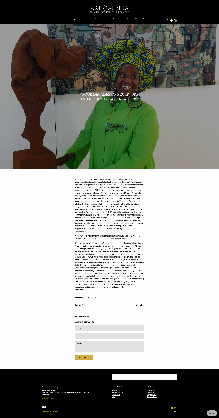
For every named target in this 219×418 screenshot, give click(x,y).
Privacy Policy (151, 393)
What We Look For (117, 393)
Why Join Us (116, 391)
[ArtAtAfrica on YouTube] (175, 411)
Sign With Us (116, 395)
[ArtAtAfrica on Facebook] (172, 408)
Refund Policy (151, 391)
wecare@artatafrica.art (49, 398)
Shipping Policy (152, 395)
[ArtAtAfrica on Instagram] (175, 408)
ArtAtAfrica (55, 411)
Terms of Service (152, 397)
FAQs (113, 397)
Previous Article (80, 305)
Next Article (140, 305)
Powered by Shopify (47, 414)
